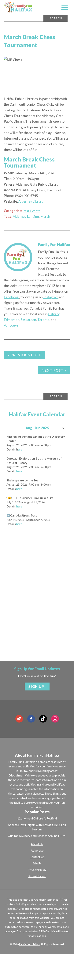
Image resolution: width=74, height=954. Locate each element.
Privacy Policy (37, 869)
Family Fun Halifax (54, 244)
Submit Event (37, 876)
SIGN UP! (37, 686)
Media (37, 863)
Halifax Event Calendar (37, 414)
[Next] (63, 428)
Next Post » (54, 370)
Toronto (43, 319)
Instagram (50, 297)
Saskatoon (28, 319)
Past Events (31, 211)
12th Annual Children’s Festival (37, 818)
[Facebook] (31, 719)
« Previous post (24, 355)
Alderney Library (30, 201)
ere (20, 449)
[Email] (19, 719)
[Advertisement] (37, 607)
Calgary (53, 314)
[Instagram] (55, 719)
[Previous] (10, 428)
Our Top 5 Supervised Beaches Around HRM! (37, 835)
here (19, 471)
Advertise (37, 850)
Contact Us (37, 857)
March (45, 216)
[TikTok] (43, 719)
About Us (37, 844)
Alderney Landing (26, 216)
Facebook (11, 297)
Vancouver (12, 325)
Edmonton (11, 319)
